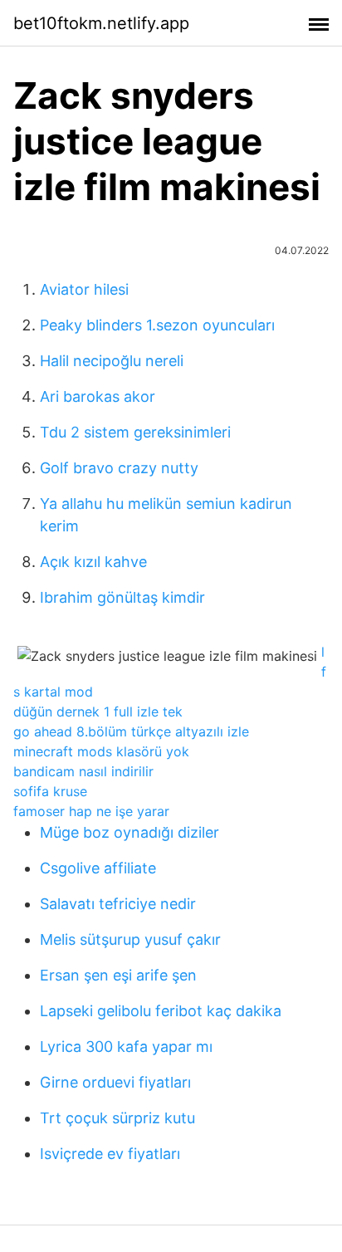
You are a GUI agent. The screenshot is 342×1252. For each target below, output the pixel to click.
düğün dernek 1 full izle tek (98, 711)
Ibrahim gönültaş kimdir (122, 597)
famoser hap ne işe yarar (91, 811)
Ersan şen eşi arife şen (118, 975)
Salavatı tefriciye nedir (118, 903)
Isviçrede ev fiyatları (110, 1153)
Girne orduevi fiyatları (115, 1082)
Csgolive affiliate (98, 868)
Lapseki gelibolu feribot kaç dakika (160, 1011)
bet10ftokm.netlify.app (101, 23)
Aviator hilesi (84, 289)
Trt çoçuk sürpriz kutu (117, 1118)
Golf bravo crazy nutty (119, 468)
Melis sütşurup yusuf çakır (130, 939)
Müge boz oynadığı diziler (129, 832)
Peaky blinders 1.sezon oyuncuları (157, 325)
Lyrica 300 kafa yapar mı (126, 1046)
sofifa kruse (50, 791)
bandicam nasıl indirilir (83, 771)
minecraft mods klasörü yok (101, 751)
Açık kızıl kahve (93, 561)
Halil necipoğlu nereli (111, 360)
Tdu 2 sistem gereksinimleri (135, 432)
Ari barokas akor (97, 396)
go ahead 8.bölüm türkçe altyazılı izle (131, 731)
